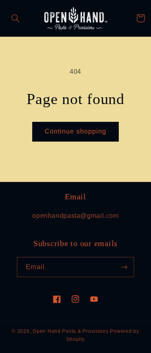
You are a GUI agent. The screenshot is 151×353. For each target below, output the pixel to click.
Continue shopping (75, 131)
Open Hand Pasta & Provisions (71, 331)
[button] (15, 18)
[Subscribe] (124, 267)
